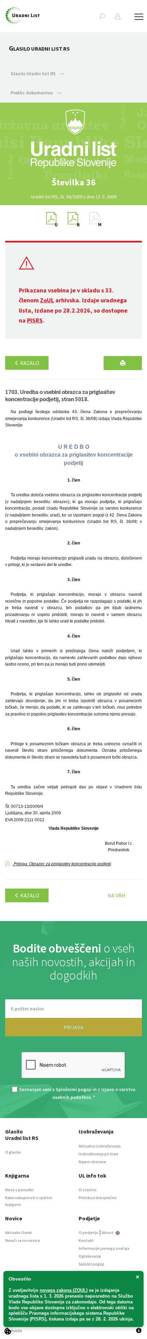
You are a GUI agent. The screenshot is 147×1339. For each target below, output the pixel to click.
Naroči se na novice (22, 1240)
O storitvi (87, 1189)
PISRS (35, 320)
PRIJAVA (73, 1027)
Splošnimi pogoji (74, 1089)
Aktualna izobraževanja (100, 1145)
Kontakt (86, 1240)
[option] (73, 182)
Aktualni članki (18, 1232)
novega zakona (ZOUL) (64, 1290)
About (108, 1232)
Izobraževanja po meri (98, 1153)
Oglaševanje (90, 1256)
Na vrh (116, 895)
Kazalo (29, 362)
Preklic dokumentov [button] (32, 93)
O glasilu (13, 1152)
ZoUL (47, 300)
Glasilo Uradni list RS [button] (34, 73)
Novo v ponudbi (19, 1189)
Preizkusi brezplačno (98, 1197)
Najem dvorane (92, 1161)
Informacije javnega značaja (104, 1248)
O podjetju (88, 1232)
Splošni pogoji (91, 1263)
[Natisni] (123, 363)
